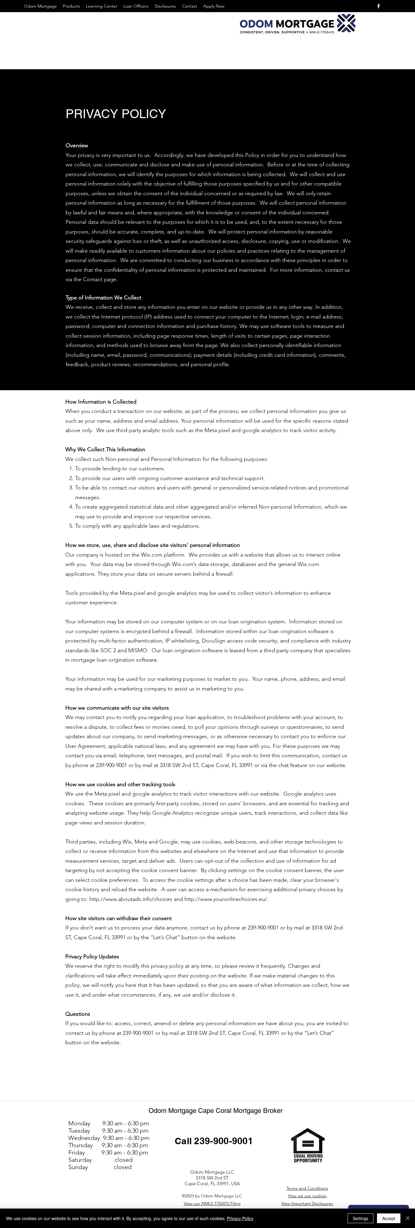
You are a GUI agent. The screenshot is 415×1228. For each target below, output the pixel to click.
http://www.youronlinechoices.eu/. (227, 899)
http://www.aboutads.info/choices (130, 899)
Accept (388, 1218)
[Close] (407, 1218)
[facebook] (379, 6)
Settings (360, 1218)
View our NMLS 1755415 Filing (212, 1203)
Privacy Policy (240, 1218)
